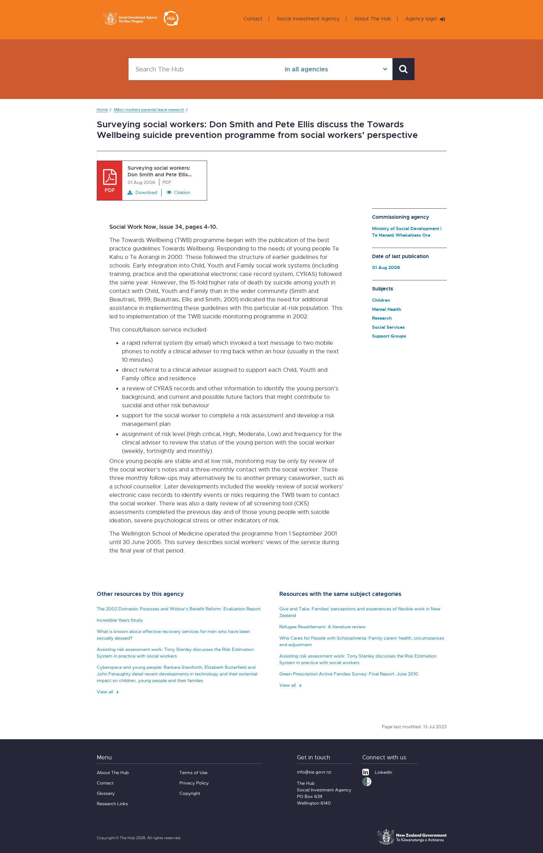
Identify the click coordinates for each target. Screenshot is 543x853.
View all (105, 691)
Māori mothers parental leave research (149, 109)
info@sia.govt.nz (314, 771)
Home (102, 109)
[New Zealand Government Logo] (412, 843)
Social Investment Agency (308, 19)
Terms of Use (193, 772)
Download (146, 192)
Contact (253, 19)
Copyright (189, 793)
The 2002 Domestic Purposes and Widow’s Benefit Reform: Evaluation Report (179, 608)
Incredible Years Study (120, 620)
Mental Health (386, 309)
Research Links (112, 803)
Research (382, 318)
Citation (182, 192)
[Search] (403, 69)
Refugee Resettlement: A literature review (322, 626)
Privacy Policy (194, 782)
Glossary (106, 793)
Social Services (388, 327)
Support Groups (389, 335)
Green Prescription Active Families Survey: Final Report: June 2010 (348, 673)
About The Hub (372, 19)
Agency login (422, 19)
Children (381, 300)
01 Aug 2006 (386, 267)
